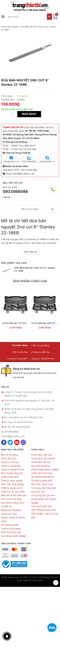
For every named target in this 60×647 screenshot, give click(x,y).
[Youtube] (17, 442)
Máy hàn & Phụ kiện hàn (13, 495)
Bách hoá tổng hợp (11, 532)
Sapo (30, 583)
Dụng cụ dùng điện (11, 465)
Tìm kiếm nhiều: (20, 345)
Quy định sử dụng (40, 465)
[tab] (30, 209)
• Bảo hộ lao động (40, 345)
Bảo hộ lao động (9, 454)
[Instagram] (23, 442)
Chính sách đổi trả (40, 462)
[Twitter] (10, 442)
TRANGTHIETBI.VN (13, 127)
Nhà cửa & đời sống (11, 499)
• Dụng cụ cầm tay (40, 352)
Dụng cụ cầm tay (10, 462)
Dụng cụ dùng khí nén (12, 469)
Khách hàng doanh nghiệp (44, 469)
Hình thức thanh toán (42, 484)
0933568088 (15, 191)
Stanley (21, 99)
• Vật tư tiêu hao (20, 352)
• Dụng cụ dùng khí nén (42, 358)
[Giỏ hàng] (55, 18)
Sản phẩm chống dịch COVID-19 (12, 504)
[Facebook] (3, 442)
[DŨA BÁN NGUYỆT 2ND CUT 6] (7, 270)
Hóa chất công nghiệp (12, 484)
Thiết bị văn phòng (11, 528)
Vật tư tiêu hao (8, 458)
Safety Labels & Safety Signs (13, 519)
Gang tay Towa (9, 513)
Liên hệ (6, 197)
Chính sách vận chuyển (43, 458)
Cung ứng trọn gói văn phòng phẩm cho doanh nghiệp (43, 499)
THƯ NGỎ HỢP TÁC (41, 506)
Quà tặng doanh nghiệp (13, 536)
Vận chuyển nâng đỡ (11, 473)
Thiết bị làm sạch (10, 477)
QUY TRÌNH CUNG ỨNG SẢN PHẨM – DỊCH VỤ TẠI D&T (44, 514)
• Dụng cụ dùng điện (17, 358)
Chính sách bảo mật (41, 454)
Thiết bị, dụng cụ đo (11, 488)
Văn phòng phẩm (10, 525)
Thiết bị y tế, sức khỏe (12, 491)
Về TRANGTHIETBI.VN (42, 477)
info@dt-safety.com (14, 436)
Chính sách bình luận (42, 473)
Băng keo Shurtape (11, 510)
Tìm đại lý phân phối (41, 480)
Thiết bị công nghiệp (12, 480)
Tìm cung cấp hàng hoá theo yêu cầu (43, 490)
